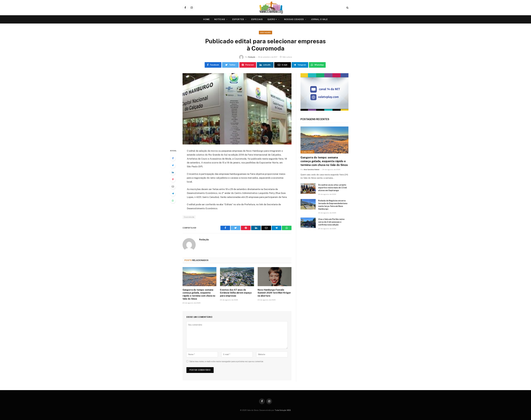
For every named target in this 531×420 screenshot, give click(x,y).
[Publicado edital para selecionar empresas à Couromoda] (237, 108)
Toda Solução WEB (283, 410)
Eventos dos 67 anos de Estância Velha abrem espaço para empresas (236, 293)
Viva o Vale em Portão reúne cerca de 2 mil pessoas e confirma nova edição (331, 222)
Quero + (272, 19)
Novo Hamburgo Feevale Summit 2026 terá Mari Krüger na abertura (274, 293)
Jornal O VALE (319, 19)
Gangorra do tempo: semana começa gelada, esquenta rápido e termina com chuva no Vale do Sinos (199, 294)
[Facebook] (173, 158)
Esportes (238, 19)
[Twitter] (173, 165)
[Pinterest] (173, 179)
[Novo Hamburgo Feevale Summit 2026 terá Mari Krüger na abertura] (274, 276)
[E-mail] (173, 186)
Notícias (219, 19)
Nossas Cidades (294, 19)
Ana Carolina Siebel (311, 169)
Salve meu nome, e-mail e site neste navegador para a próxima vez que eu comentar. (226, 361)
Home (206, 19)
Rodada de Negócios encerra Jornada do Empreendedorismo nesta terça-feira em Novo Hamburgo (332, 205)
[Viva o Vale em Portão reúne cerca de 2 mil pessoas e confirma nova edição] (308, 223)
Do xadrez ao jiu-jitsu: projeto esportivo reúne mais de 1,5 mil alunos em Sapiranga (332, 188)
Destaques (265, 32)
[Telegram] (173, 193)
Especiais (257, 19)
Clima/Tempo (307, 152)
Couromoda (189, 217)
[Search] (347, 8)
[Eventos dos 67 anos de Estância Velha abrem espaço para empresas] (237, 276)
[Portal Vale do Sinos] (271, 7)
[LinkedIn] (173, 172)
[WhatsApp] (173, 200)
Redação (251, 57)
